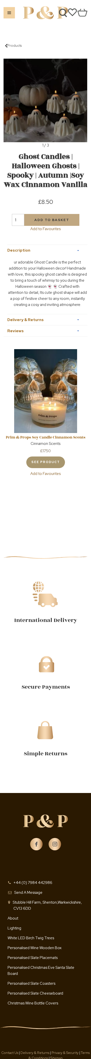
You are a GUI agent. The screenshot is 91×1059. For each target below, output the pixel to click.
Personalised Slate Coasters (31, 983)
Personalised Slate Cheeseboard (35, 993)
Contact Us (10, 1053)
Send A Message (28, 892)
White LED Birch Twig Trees (31, 938)
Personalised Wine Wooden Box (34, 947)
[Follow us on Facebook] (36, 844)
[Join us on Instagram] (55, 844)
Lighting (14, 928)
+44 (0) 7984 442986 (32, 882)
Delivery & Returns (35, 1053)
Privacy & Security (65, 1053)
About (13, 918)
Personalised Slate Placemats (33, 957)
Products (14, 45)
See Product (45, 462)
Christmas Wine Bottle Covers (33, 1003)
